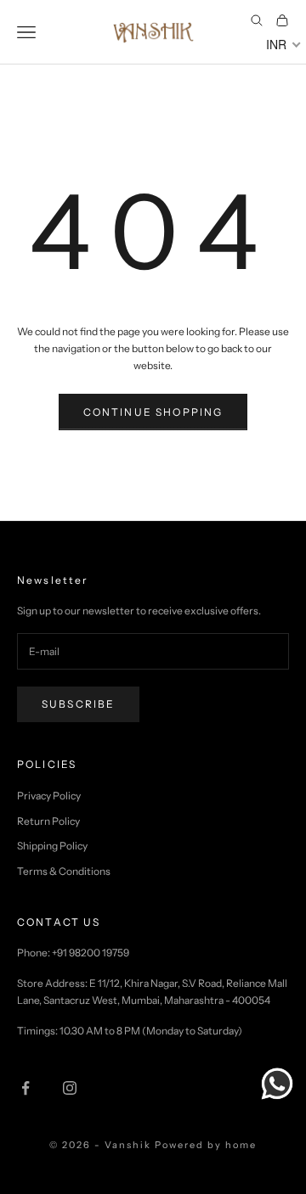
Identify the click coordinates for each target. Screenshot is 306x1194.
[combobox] (282, 44)
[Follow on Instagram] (69, 1087)
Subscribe (78, 704)
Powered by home (206, 1145)
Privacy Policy (49, 795)
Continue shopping (153, 412)
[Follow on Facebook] (25, 1087)
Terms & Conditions (63, 871)
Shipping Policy (52, 845)
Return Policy (48, 821)
